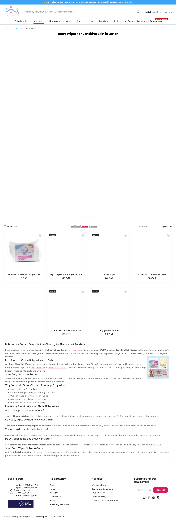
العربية (155, 12)
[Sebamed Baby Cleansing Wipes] (24, 251)
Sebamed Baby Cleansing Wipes (24, 274)
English (148, 12)
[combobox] (82, 11)
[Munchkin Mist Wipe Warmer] (67, 307)
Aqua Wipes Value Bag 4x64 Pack (66, 274)
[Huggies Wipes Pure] (109, 307)
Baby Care (17, 28)
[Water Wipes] (109, 251)
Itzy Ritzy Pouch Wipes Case (152, 274)
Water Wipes (109, 274)
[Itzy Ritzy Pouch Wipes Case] (152, 251)
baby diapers (37, 367)
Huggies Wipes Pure (109, 330)
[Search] (138, 11)
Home (6, 28)
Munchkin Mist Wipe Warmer (66, 330)
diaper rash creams (57, 367)
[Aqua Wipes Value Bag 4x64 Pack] (67, 251)
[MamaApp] (12, 12)
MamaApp (77, 350)
